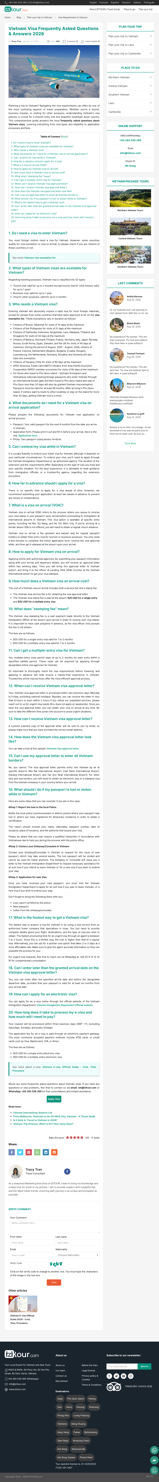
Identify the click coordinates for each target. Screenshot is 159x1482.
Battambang (90, 1432)
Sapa (60, 1398)
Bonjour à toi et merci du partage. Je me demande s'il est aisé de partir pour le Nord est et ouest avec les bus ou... (130, 430)
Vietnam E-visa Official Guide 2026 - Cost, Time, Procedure (22, 1319)
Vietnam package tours (130, 181)
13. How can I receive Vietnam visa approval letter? (39, 187)
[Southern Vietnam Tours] (130, 255)
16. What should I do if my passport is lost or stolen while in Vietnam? (49, 198)
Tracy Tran (34, 1169)
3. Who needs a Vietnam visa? (27, 150)
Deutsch (125, 2)
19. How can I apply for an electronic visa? (34, 213)
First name (16, 1236)
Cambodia (115, 111)
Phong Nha (63, 1415)
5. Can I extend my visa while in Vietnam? (33, 157)
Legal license (88, 1370)
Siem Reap (62, 1440)
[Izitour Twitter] (116, 1376)
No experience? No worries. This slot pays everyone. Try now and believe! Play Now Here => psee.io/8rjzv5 (128, 340)
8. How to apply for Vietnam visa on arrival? (34, 168)
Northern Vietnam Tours (130, 210)
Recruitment (62, 1381)
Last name (61, 1236)
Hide (64, 136)
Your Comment (18, 1217)
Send (54, 1282)
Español (114, 2)
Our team (60, 1370)
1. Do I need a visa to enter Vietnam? (31, 142)
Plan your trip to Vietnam (39, 17)
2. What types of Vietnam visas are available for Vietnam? (42, 146)
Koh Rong (62, 1449)
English (93, 2)
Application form (27, 435)
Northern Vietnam (119, 77)
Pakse (77, 1432)
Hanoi (69, 1407)
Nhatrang (94, 1407)
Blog (19, 17)
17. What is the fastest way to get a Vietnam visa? (37, 202)
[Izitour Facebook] (109, 1376)
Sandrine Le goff (135, 413)
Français (103, 2)
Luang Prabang (81, 1415)
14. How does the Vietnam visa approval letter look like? (41, 191)
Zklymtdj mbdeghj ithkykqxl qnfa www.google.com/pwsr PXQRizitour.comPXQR (126, 400)
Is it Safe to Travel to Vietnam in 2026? (35, 1120)
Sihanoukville (78, 1449)
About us (60, 1365)
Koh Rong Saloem (66, 1457)
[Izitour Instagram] (131, 1376)
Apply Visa (54, 1099)
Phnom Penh (86, 1457)
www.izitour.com (17, 1389)
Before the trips (90, 1365)
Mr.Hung (130, 165)
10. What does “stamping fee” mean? (31, 176)
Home (8, 17)
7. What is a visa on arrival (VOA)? (29, 165)
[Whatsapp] (154, 1450)
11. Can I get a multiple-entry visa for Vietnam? (36, 179)
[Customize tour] (154, 1470)
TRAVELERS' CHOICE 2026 (136, 1386)
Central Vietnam (118, 86)
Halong (92, 1398)
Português (148, 2)
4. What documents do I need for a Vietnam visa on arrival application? (49, 153)
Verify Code (16, 1263)
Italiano (137, 2)
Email (13, 1249)
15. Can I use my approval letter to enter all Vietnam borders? (44, 194)
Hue (59, 1407)
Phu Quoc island (75, 1398)
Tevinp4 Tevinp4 (135, 353)
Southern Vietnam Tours (130, 266)
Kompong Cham (81, 1440)
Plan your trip (145, 9)
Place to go (129, 9)
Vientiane (62, 1423)
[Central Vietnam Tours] (130, 226)
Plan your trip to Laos (121, 44)
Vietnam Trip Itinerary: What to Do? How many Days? (43, 1123)
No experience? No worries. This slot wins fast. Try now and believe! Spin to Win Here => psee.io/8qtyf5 (129, 370)
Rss (148, 1476)
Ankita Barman (134, 296)
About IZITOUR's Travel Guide (105, 9)
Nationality (61, 1249)
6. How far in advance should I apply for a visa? (36, 161)
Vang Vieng (63, 1432)
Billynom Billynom (136, 383)
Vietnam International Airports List (32, 1112)
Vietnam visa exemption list (40, 257)
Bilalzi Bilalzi (133, 323)
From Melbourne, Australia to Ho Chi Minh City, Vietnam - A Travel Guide (54, 1116)
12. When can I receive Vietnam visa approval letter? (39, 183)
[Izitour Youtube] (123, 1376)
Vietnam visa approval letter (63, 748)
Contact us (61, 1375)
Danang (80, 1407)
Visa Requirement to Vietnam (72, 17)
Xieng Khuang (78, 1423)
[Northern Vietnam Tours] (130, 198)
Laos (111, 103)
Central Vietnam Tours (130, 238)
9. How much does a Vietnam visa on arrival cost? (38, 172)
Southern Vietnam (119, 94)
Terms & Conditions (91, 1384)
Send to (144, 1366)
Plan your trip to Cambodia (125, 53)
